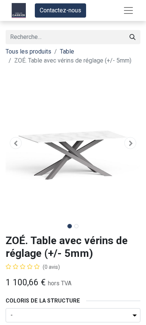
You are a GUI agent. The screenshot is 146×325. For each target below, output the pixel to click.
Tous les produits (28, 51)
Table (67, 51)
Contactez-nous (60, 10)
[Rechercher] (132, 37)
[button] (16, 143)
